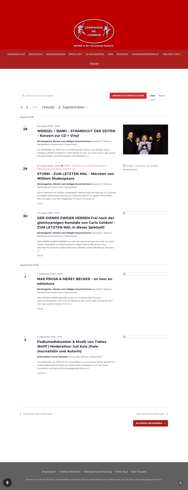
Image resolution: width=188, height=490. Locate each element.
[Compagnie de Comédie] (94, 32)
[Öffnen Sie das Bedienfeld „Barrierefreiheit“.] (7, 482)
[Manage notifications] (180, 483)
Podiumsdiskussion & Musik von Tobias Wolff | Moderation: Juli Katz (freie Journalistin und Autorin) (71, 346)
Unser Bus (121, 471)
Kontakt (122, 54)
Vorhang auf (16, 54)
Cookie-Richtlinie (70, 471)
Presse (94, 64)
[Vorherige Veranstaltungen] (21, 107)
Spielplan (35, 54)
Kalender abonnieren (149, 423)
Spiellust (75, 54)
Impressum (49, 471)
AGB (110, 54)
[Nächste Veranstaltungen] (27, 107)
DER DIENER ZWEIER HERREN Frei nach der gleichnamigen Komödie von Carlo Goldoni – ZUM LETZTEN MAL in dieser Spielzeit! (76, 222)
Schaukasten (95, 54)
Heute (35, 107)
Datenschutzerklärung (98, 471)
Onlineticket (172, 54)
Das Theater (138, 471)
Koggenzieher (55, 54)
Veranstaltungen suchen (128, 95)
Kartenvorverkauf (145, 54)
